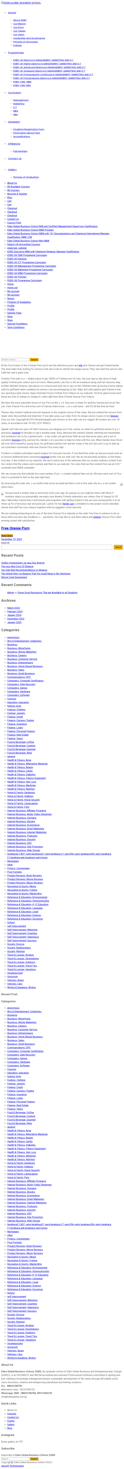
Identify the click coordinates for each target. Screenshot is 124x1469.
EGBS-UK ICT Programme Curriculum (26, 262)
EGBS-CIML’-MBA (22, 81)
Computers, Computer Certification (25, 680)
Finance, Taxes (15, 738)
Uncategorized (15, 973)
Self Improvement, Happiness (23, 937)
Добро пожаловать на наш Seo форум (22, 562)
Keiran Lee (68, 503)
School (12, 12)
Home (10, 284)
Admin (10, 592)
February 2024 (15, 611)
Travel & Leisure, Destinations (23, 958)
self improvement (16, 926)
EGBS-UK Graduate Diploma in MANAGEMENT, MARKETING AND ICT (49, 70)
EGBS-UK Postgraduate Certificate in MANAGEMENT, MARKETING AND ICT (53, 74)
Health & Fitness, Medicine (21, 785)
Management (21, 100)
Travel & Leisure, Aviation (20, 955)
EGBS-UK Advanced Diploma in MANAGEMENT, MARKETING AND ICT (49, 67)
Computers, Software (18, 695)
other (10, 864)
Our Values (19, 30)
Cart (9, 201)
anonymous (13, 637)
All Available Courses (18, 186)
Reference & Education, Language (25, 908)
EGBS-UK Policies (16, 276)
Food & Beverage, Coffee (20, 742)
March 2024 (13, 608)
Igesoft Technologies (12, 1465)
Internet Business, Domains (21, 817)
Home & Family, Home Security (23, 799)
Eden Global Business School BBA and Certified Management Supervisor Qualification (52, 226)
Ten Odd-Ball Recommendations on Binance (24, 570)
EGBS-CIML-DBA (22, 85)
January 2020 (14, 622)
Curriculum (14, 92)
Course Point (14, 222)
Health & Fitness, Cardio (20, 771)
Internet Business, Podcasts (22, 835)
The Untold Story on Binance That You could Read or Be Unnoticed (35, 573)
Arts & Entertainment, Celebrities (24, 641)
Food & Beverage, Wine (19, 752)
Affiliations (14, 144)
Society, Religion (16, 951)
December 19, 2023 (11, 539)
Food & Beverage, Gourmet (21, 749)
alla (80, 365)
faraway (114, 416)
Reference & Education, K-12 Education (27, 904)
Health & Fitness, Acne (19, 760)
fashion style (14, 706)
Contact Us (14, 158)
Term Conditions (15, 327)
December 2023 (15, 618)
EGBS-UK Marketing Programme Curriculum (30, 269)
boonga (16, 432)
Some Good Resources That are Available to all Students (47, 592)
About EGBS (19, 20)
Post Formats (14, 872)
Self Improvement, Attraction (22, 929)
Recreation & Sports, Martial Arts (24, 893)
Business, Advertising (18, 648)
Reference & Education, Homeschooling (28, 900)
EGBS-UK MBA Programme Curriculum (27, 273)
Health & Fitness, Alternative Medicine (27, 763)
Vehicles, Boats (15, 980)
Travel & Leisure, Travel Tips (22, 965)
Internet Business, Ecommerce (23, 825)
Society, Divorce (15, 944)
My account (13, 291)
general (11, 756)
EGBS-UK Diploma (16, 258)
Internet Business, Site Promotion (25, 846)
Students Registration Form (28, 129)
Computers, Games (17, 688)
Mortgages (13, 861)
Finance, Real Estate (18, 734)
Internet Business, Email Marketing (25, 828)
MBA (15, 110)
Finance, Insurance (17, 724)
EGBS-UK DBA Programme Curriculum (27, 255)
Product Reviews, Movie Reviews (25, 879)
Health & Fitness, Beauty (20, 767)
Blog (9, 197)
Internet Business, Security (21, 839)
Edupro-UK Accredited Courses (23, 244)
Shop (10, 316)
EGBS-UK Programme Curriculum (24, 280)
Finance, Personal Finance (21, 731)
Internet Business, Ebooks (21, 821)
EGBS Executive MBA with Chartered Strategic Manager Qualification (43, 251)
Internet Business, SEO (19, 843)
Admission (14, 122)
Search (5, 542)
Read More (7, 535)
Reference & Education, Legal (22, 911)
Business (12, 644)
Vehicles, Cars (14, 983)
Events (11, 1421)
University (12, 976)
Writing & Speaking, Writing (21, 987)
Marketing (18, 103)
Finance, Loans (15, 727)
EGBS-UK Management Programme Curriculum (31, 266)
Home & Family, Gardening (21, 792)
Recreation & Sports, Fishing (22, 890)
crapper (97, 517)
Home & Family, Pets (18, 807)
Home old (12, 287)
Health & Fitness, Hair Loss (21, 781)
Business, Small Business (21, 673)
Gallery (12, 169)
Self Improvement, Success (22, 940)
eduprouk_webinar (17, 248)
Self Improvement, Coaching (22, 933)
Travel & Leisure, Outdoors (21, 962)
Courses (11, 698)
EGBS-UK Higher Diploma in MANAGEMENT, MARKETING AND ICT (47, 63)
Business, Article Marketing (21, 651)
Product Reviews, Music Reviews (25, 882)
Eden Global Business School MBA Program (30, 230)
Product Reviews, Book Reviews (24, 875)
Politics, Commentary (18, 868)
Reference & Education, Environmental (27, 897)
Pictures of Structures (25, 41)
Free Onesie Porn (15, 528)
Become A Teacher (17, 193)
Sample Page (14, 313)
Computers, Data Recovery (21, 684)
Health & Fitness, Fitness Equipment (26, 778)
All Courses (13, 190)
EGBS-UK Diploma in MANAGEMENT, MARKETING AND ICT (43, 60)
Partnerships (20, 151)
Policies (17, 45)
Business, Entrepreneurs (20, 662)
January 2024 (14, 615)
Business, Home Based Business (25, 666)
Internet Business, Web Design (23, 850)
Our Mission (19, 23)
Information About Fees (26, 132)
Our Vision (18, 34)
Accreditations (21, 136)
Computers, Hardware (18, 691)
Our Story (18, 27)
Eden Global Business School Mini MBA (28, 240)
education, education (18, 702)
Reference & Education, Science (24, 915)
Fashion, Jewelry (16, 713)
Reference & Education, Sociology (25, 918)
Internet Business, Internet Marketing (26, 832)
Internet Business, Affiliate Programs (26, 810)
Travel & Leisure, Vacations (21, 969)
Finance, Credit (15, 716)
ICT (15, 107)
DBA (15, 114)
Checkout (12, 208)
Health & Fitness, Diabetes (21, 774)
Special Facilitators (17, 323)
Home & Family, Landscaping (22, 803)
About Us (12, 183)
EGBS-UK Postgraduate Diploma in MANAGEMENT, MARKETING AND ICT (51, 78)
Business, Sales (15, 669)
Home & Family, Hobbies (20, 796)
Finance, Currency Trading (20, 720)
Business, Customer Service (22, 659)
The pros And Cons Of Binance (17, 566)
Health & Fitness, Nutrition (21, 789)
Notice (10, 298)
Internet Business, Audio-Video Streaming (29, 814)
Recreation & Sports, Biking (21, 886)
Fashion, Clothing (16, 709)
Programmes (16, 52)
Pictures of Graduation (26, 177)
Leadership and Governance (29, 38)
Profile (10, 305)
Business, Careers (17, 655)
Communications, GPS (19, 677)
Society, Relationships (19, 947)
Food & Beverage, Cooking (21, 745)
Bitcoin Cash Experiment (14, 577)
